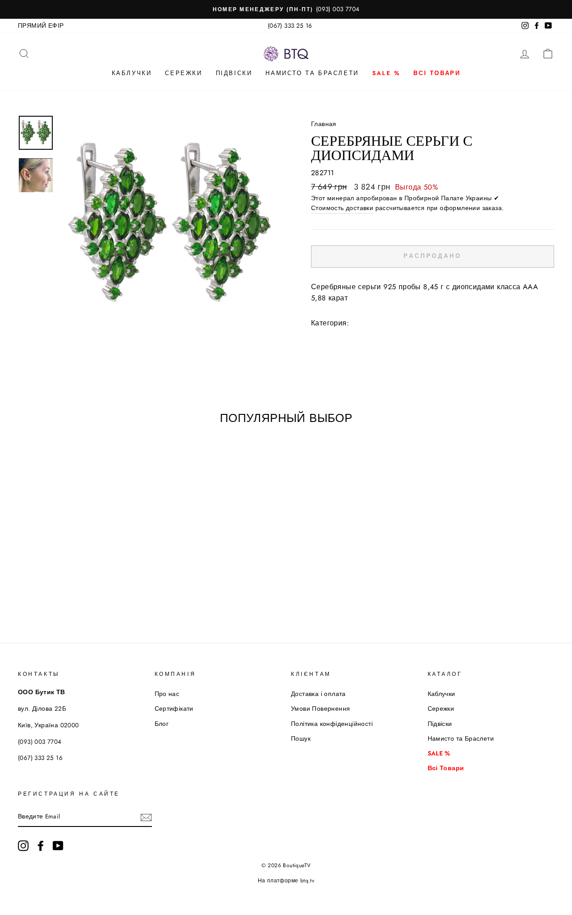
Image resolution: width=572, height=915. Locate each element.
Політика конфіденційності (332, 723)
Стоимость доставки (342, 207)
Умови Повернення (320, 708)
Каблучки (132, 73)
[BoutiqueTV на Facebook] (40, 845)
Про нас (167, 693)
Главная (323, 123)
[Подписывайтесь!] (146, 817)
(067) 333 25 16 (290, 25)
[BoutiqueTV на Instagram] (23, 845)
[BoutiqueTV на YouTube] (58, 845)
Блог (162, 723)
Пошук (301, 738)
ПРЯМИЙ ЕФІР (40, 25)
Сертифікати (174, 708)
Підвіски (234, 73)
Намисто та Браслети (311, 73)
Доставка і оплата (318, 693)
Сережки (183, 73)
